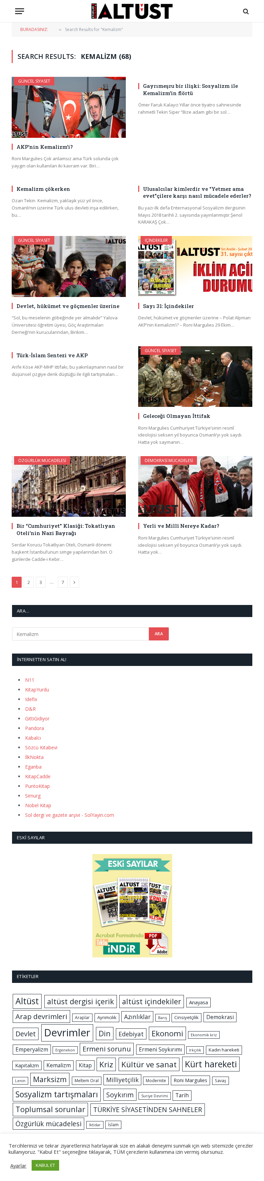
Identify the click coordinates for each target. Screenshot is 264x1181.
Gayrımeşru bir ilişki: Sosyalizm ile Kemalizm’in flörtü (190, 89)
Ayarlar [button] (18, 1165)
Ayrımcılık (107, 1017)
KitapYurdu (37, 689)
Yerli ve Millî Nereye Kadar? (181, 525)
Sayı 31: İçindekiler (168, 305)
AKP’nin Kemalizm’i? (44, 146)
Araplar (82, 1017)
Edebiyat (131, 1034)
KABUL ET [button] (45, 1165)
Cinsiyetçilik (186, 1017)
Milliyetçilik (122, 1080)
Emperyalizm (31, 1049)
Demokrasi (220, 1017)
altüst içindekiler (151, 1001)
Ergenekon (65, 1050)
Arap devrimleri (41, 1016)
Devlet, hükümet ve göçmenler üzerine (67, 305)
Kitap (85, 1065)
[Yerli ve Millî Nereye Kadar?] (195, 486)
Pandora (34, 728)
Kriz (106, 1064)
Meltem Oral (87, 1081)
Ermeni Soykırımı (160, 1049)
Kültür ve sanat (149, 1064)
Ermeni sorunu (106, 1049)
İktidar (95, 1124)
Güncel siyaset (34, 81)
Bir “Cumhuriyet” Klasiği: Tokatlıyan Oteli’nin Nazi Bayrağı (65, 529)
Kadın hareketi (224, 1050)
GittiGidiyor (37, 718)
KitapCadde (38, 776)
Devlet (25, 1033)
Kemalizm (58, 1065)
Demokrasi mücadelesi (169, 460)
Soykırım (120, 1094)
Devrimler (67, 1032)
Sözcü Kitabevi (41, 747)
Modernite (156, 1081)
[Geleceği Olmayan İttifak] (195, 376)
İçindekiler (156, 240)
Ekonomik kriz (204, 1035)
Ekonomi (167, 1033)
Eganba (33, 766)
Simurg (33, 795)
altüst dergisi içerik (80, 1001)
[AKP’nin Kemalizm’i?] (69, 107)
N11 (29, 680)
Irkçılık (195, 1050)
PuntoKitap (37, 786)
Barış (162, 1017)
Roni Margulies (190, 1080)
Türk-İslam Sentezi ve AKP (52, 355)
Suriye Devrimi (154, 1095)
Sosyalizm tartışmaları (56, 1094)
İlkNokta (34, 757)
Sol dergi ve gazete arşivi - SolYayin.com (69, 815)
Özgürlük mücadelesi (42, 460)
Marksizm (50, 1079)
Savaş (220, 1081)
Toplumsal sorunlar (50, 1109)
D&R (30, 709)
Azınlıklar (137, 1017)
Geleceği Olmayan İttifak (176, 415)
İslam (113, 1125)
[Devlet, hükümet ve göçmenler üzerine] (69, 266)
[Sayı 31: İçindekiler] (195, 266)
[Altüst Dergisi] (132, 11)
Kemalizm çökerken (43, 188)
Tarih (182, 1095)
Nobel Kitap (38, 805)
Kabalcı (33, 738)
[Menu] (19, 11)
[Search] (245, 11)
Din (105, 1033)
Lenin (20, 1080)
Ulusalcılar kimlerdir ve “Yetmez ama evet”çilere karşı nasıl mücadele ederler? (197, 192)
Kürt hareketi (211, 1064)
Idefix (31, 699)
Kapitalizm (27, 1065)
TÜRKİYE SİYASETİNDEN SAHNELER (147, 1109)
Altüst (27, 1001)
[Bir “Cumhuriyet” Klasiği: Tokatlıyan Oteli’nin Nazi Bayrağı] (69, 486)
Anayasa (198, 1002)
